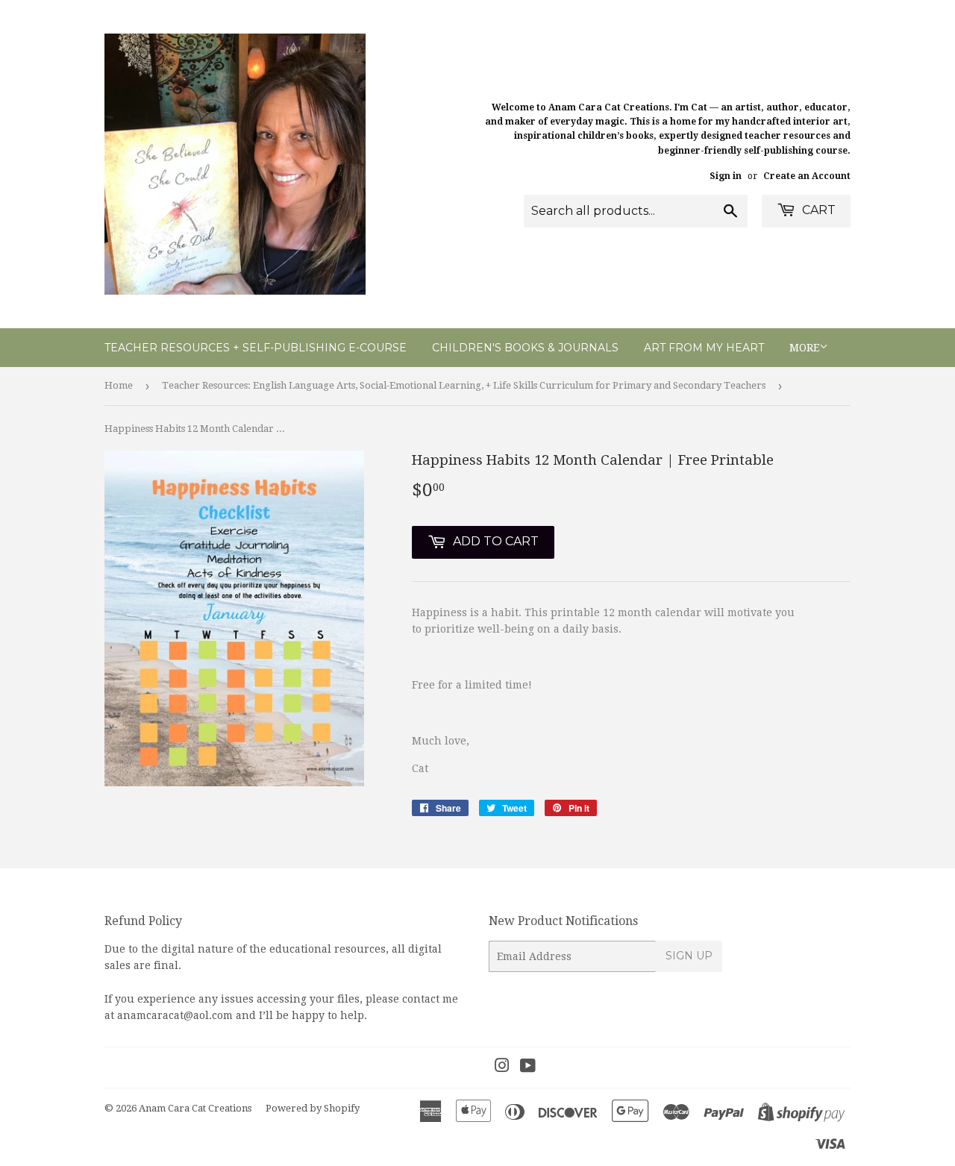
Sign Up (689, 955)
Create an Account (807, 176)
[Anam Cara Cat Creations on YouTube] (528, 1067)
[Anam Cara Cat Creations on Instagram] (502, 1067)
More (804, 348)
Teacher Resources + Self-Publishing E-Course (255, 347)
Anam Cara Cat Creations (195, 1108)
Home (118, 385)
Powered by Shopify (313, 1108)
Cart (817, 210)
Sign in (726, 176)
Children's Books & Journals (525, 347)
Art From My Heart (704, 347)
